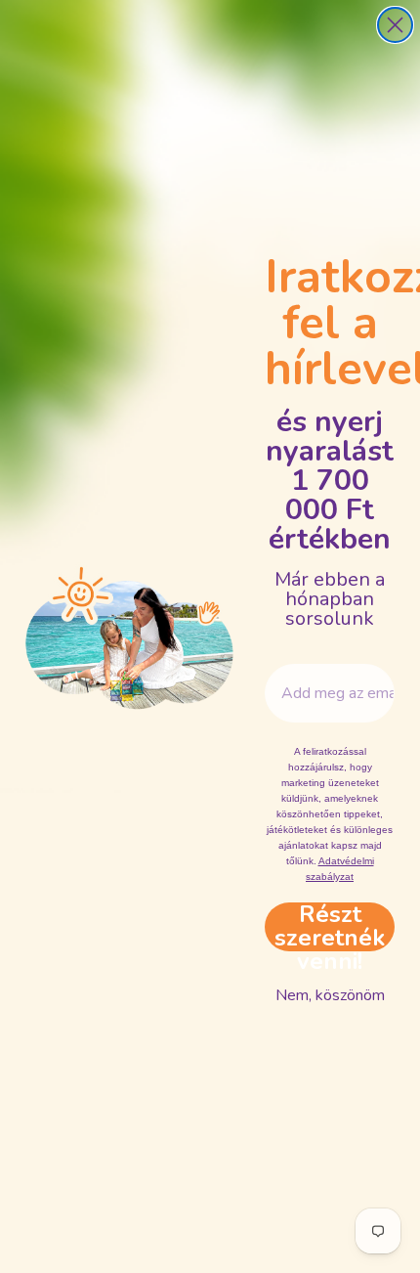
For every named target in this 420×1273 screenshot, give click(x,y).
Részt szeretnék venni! (329, 926)
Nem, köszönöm (330, 995)
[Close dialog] (395, 25)
